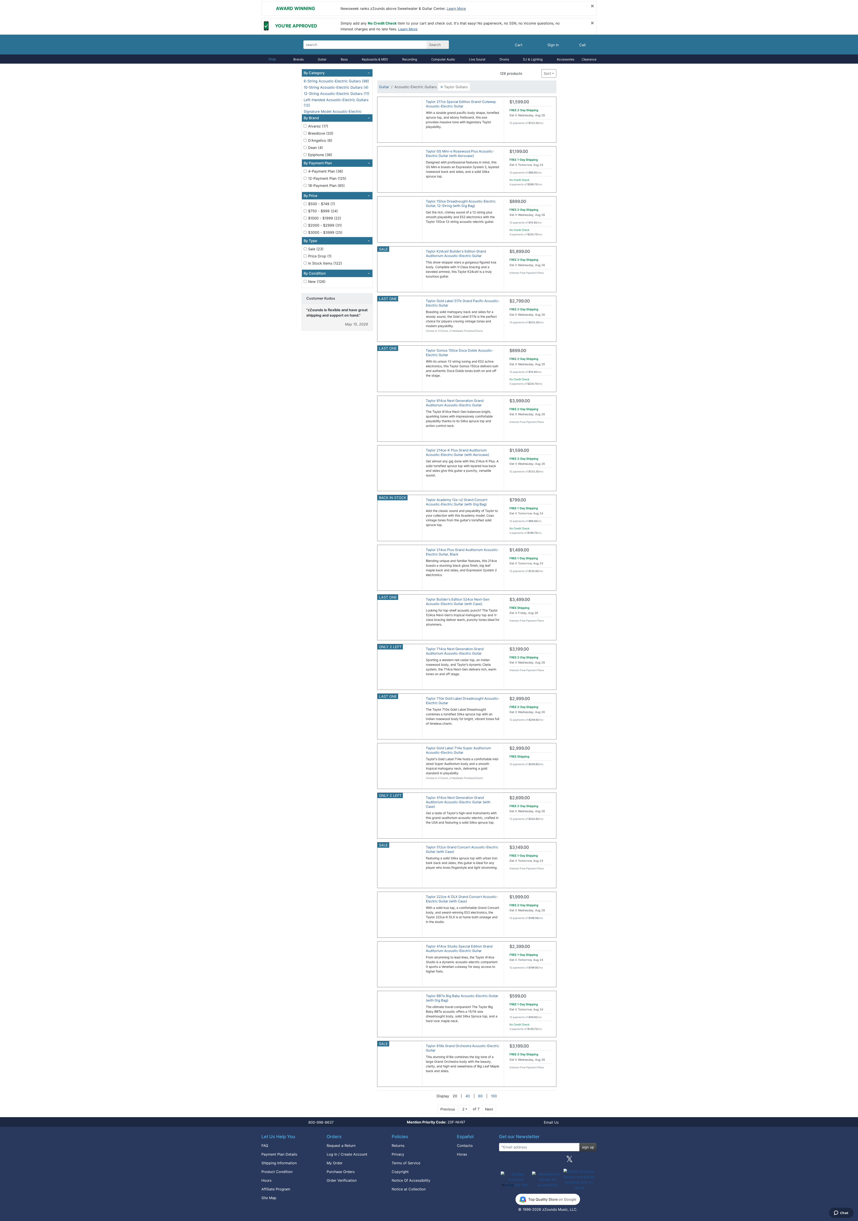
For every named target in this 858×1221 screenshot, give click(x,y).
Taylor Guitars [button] (454, 86)
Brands (298, 59)
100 (494, 1096)
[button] (527, 73)
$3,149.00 (519, 847)
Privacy (398, 1154)
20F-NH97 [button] (436, 1122)
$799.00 (517, 500)
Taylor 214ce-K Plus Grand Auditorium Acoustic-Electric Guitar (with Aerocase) (457, 452)
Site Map (268, 1198)
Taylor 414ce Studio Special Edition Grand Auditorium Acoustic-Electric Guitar (459, 948)
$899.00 (517, 201)
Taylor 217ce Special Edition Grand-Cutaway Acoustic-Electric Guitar (461, 104)
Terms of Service (406, 1163)
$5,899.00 (519, 251)
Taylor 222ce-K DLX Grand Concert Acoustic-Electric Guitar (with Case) (462, 899)
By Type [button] (337, 240)
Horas (462, 1154)
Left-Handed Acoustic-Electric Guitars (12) (336, 102)
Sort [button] (547, 73)
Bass (344, 59)
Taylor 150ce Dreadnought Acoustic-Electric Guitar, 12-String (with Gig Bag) (461, 203)
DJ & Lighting (533, 59)
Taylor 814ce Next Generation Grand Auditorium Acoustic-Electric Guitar (455, 403)
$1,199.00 (518, 151)
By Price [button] (337, 195)
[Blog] (504, 1160)
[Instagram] (547, 1160)
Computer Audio (443, 59)
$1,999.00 (519, 897)
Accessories (565, 59)
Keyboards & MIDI (375, 59)
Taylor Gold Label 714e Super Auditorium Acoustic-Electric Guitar (458, 750)
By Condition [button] (337, 273)
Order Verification (342, 1180)
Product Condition (276, 1171)
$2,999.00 (519, 698)
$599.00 (517, 996)
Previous (447, 1109)
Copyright (400, 1171)
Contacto (465, 1145)
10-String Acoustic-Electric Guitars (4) (336, 87)
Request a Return (341, 1145)
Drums (504, 59)
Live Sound (477, 59)
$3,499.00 (519, 599)
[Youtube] (591, 1160)
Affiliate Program (275, 1189)
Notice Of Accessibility (411, 1180)
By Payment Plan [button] (337, 163)
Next (489, 1109)
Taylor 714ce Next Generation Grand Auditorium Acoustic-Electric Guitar (455, 651)
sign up (588, 1147)
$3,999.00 (519, 401)
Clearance (589, 59)
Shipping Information (279, 1163)
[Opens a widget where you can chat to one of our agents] (841, 1213)
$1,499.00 (519, 550)
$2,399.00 (519, 946)
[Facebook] (525, 1160)
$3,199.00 (519, 649)
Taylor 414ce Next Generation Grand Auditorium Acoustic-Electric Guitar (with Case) (458, 802)
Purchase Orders (341, 1171)
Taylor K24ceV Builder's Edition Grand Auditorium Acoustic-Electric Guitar (456, 253)
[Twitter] (569, 1160)
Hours (266, 1180)
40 (467, 1096)
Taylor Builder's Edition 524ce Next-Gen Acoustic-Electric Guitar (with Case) (458, 601)
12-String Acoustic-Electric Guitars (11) (336, 93)
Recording (409, 59)
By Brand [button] (337, 118)
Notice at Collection (409, 1189)
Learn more (456, 8)
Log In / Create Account (347, 1154)
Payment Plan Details (279, 1154)
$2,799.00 (519, 301)
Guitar (322, 59)
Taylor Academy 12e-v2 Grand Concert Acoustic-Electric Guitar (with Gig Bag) (456, 502)
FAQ (264, 1145)
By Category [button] (337, 72)
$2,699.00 (519, 797)
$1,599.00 (519, 102)
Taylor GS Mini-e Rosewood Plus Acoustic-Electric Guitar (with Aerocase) (460, 153)
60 (480, 1096)
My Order (335, 1163)
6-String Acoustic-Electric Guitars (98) (336, 81)
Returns (398, 1145)
